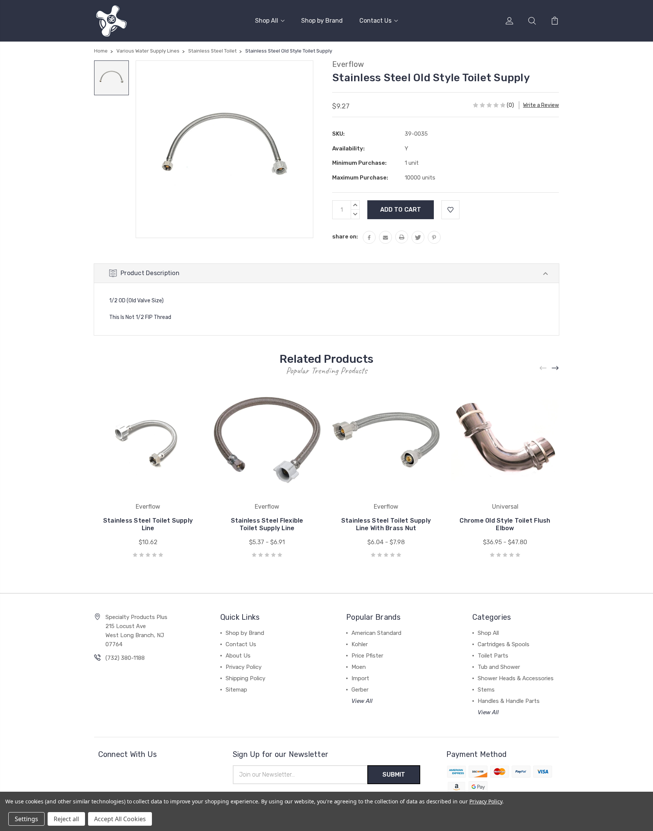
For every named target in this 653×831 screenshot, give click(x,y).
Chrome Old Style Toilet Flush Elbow (505, 524)
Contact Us (375, 20)
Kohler (359, 644)
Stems (486, 689)
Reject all (66, 819)
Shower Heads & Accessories (516, 678)
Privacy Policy (244, 667)
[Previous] (543, 368)
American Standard (376, 633)
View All (362, 701)
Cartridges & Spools (503, 644)
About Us (238, 655)
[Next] (555, 368)
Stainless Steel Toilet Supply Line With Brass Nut (386, 524)
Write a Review (541, 105)
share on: (345, 236)
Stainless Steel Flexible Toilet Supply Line (267, 524)
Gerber (359, 689)
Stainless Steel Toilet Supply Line (148, 524)
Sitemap (236, 689)
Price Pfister (367, 655)
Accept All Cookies (120, 819)
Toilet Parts (493, 655)
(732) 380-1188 (125, 658)
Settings (26, 819)
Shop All (266, 20)
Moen (358, 667)
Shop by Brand (322, 20)
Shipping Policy (245, 678)
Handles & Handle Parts (509, 701)
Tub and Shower (499, 667)
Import (360, 678)
